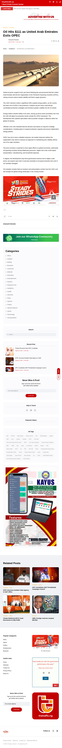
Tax (34, 455)
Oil (23, 42)
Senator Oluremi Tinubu (30, 452)
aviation (51, 435)
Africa (9, 255)
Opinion (9, 301)
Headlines (12, 48)
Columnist (10, 269)
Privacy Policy (7, 670)
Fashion (9, 282)
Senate (20, 452)
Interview (10, 295)
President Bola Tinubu (11, 452)
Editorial (9, 272)
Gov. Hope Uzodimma (34, 442)
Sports (9, 311)
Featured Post (11, 285)
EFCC (30, 439)
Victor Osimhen (26, 458)
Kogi (18, 445)
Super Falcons (18, 455)
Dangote (24, 439)
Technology (11, 314)
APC (37, 435)
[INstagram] (56, 2)
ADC (7, 435)
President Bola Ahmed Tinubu (47, 449)
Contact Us (6, 668)
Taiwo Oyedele (27, 455)
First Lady (36, 439)
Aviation (9, 259)
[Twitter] (53, 2)
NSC (47, 445)
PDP (25, 449)
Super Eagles (9, 455)
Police (37, 449)
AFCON (13, 435)
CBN (7, 439)
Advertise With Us (32, 740)
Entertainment (11, 278)
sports (39, 452)
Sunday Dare (46, 452)
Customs (18, 439)
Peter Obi (31, 449)
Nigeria (42, 445)
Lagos (22, 445)
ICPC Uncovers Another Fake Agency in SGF (28, 358)
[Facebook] (50, 2)
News (9, 298)
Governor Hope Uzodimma (47, 442)
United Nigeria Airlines (48, 455)
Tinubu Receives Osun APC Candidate (26, 348)
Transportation (11, 318)
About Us (5, 673)
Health (9, 291)
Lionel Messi (29, 445)
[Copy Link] (58, 41)
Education (10, 275)
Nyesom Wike (9, 449)
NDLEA (36, 445)
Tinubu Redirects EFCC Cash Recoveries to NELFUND (13, 619)
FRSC (25, 442)
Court (12, 439)
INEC (7, 445)
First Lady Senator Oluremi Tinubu (13, 442)
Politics (9, 304)
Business (10, 265)
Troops (38, 455)
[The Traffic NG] (11, 731)
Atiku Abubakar (43, 435)
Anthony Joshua (29, 435)
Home (5, 48)
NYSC (16, 449)
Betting (9, 262)
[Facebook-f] (53, 731)
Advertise (6, 665)
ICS (26, 743)
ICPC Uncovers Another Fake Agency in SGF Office (26, 8)
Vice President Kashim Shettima (13, 458)
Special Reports (12, 308)
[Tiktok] (60, 2)
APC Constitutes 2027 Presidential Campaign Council (30, 368)
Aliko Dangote (20, 435)
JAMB (12, 445)
